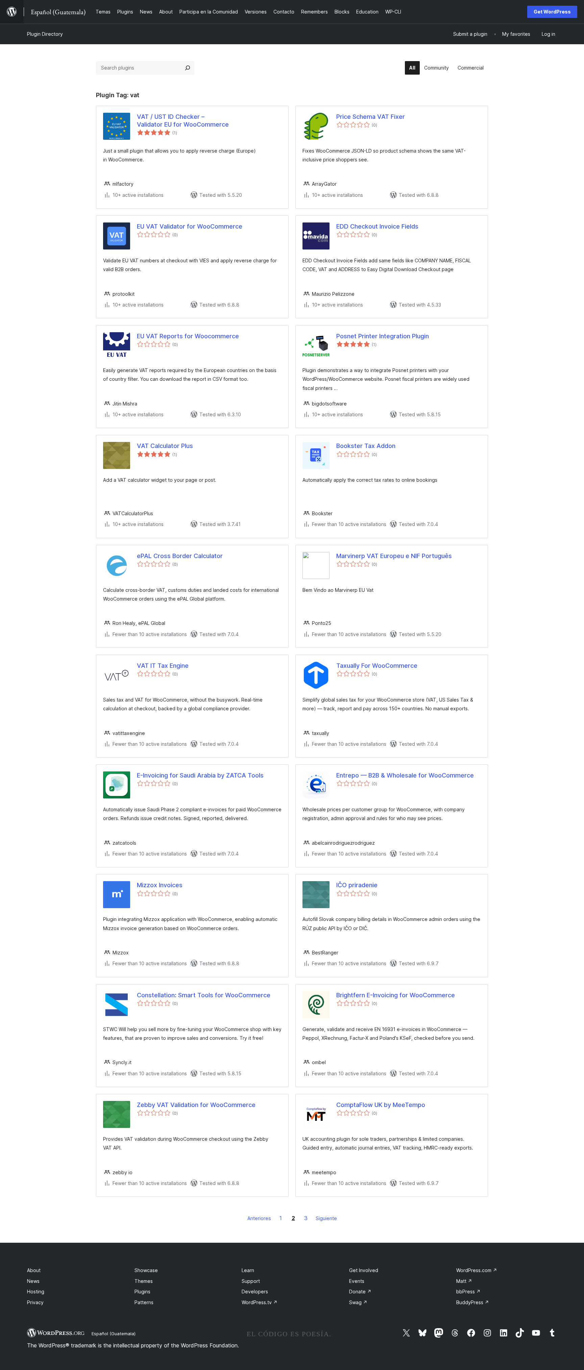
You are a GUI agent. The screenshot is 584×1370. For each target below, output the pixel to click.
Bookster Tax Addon (365, 445)
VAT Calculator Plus (165, 445)
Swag (358, 1302)
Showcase (146, 1270)
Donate (360, 1291)
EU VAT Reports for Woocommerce (188, 336)
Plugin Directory (45, 34)
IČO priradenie (357, 885)
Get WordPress (552, 12)
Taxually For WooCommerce (376, 665)
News (33, 1281)
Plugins (142, 1291)
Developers (255, 1291)
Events (356, 1281)
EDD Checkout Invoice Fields (377, 226)
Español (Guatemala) (114, 1333)
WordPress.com (476, 1270)
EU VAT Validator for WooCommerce (189, 226)
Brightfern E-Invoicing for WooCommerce (395, 995)
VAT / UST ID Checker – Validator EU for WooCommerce (183, 120)
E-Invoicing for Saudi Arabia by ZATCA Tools (200, 775)
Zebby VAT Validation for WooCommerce (196, 1104)
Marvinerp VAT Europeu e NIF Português (394, 555)
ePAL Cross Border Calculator (180, 555)
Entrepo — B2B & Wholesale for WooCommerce (405, 775)
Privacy (35, 1302)
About (34, 1270)
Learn (248, 1270)
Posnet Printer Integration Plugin (382, 336)
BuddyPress (472, 1302)
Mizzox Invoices (159, 885)
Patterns (144, 1302)
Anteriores (259, 1218)
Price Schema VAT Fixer (370, 116)
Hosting (35, 1291)
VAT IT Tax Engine (163, 665)
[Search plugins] (187, 68)
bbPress (468, 1291)
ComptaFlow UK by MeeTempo (380, 1104)
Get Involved (363, 1270)
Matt (464, 1281)
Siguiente (326, 1218)
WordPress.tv (259, 1302)
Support (251, 1281)
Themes (144, 1281)
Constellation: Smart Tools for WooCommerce (203, 995)
